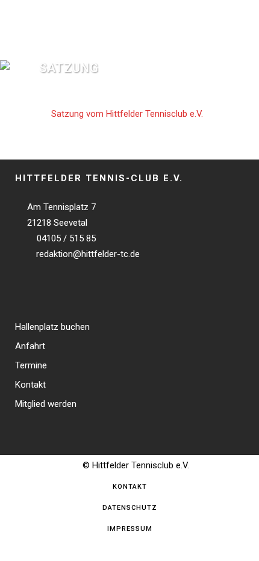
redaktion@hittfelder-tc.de (87, 254)
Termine (31, 365)
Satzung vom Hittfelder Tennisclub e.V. (127, 113)
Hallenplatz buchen (52, 327)
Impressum (129, 529)
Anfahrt (30, 346)
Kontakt (30, 384)
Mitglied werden (45, 404)
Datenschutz (129, 508)
